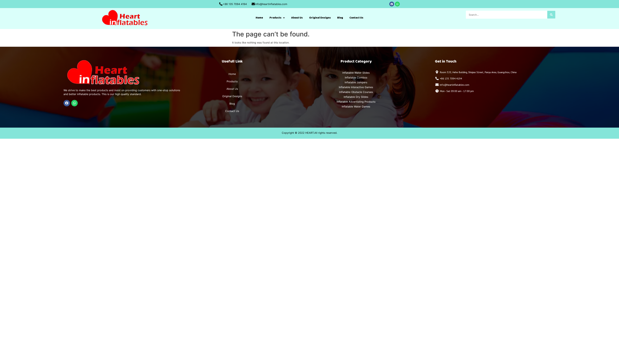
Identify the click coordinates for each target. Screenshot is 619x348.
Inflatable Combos (356, 77)
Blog (340, 17)
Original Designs (320, 17)
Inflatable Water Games (356, 106)
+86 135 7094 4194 (235, 4)
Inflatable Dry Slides (356, 96)
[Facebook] (391, 4)
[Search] (551, 15)
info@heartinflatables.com (271, 4)
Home (259, 17)
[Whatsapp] (397, 4)
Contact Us (356, 17)
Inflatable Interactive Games (356, 87)
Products (275, 17)
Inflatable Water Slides (356, 72)
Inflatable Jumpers (356, 82)
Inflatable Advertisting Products (356, 101)
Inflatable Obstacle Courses (356, 92)
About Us (297, 17)
